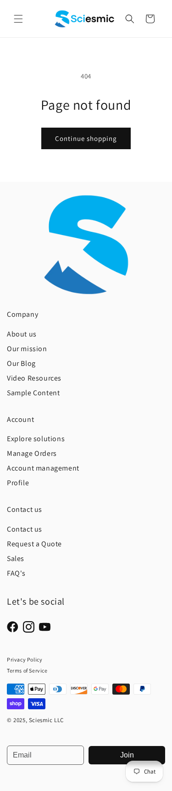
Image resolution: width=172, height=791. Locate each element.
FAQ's (16, 573)
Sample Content (33, 393)
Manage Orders (32, 453)
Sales (15, 558)
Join (127, 755)
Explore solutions (36, 438)
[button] (18, 19)
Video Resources (34, 378)
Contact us (24, 529)
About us (22, 334)
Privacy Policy (24, 659)
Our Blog (21, 363)
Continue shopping (86, 138)
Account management (43, 468)
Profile (18, 483)
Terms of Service (27, 670)
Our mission (27, 348)
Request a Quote (34, 544)
